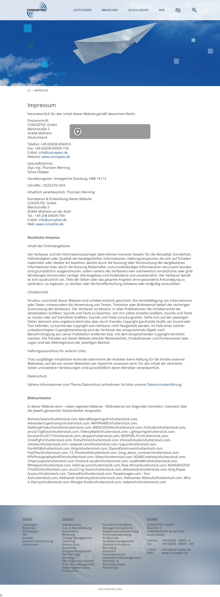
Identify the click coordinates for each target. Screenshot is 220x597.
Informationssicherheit (78, 561)
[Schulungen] (142, 131)
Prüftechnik (111, 538)
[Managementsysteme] (126, 131)
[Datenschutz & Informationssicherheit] (78, 131)
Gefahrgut (69, 558)
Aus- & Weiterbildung (76, 528)
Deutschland (155, 535)
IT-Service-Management (78, 564)
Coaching (68, 541)
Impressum (30, 544)
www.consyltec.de (49, 224)
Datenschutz (70, 544)
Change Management (77, 538)
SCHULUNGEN (138, 10)
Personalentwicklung (117, 535)
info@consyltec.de (53, 219)
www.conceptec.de (56, 156)
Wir (24, 535)
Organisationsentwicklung (121, 531)
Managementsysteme (118, 528)
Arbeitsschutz (71, 525)
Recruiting (109, 548)
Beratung (68, 535)
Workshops (110, 568)
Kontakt (27, 538)
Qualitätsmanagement (118, 541)
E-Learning (69, 548)
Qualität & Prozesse (116, 544)
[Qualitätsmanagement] (94, 131)
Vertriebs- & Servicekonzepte (114, 562)
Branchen (29, 528)
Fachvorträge (71, 554)
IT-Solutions (70, 571)
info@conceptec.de (53, 152)
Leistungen (30, 525)
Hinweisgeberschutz (76, 568)
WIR (161, 10)
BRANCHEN (110, 10)
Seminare (109, 551)
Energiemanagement (76, 551)
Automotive (70, 531)
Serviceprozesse (114, 554)
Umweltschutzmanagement (122, 558)
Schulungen (30, 531)
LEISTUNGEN (82, 10)
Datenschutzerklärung (164, 384)
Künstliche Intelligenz (117, 525)
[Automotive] (110, 131)
